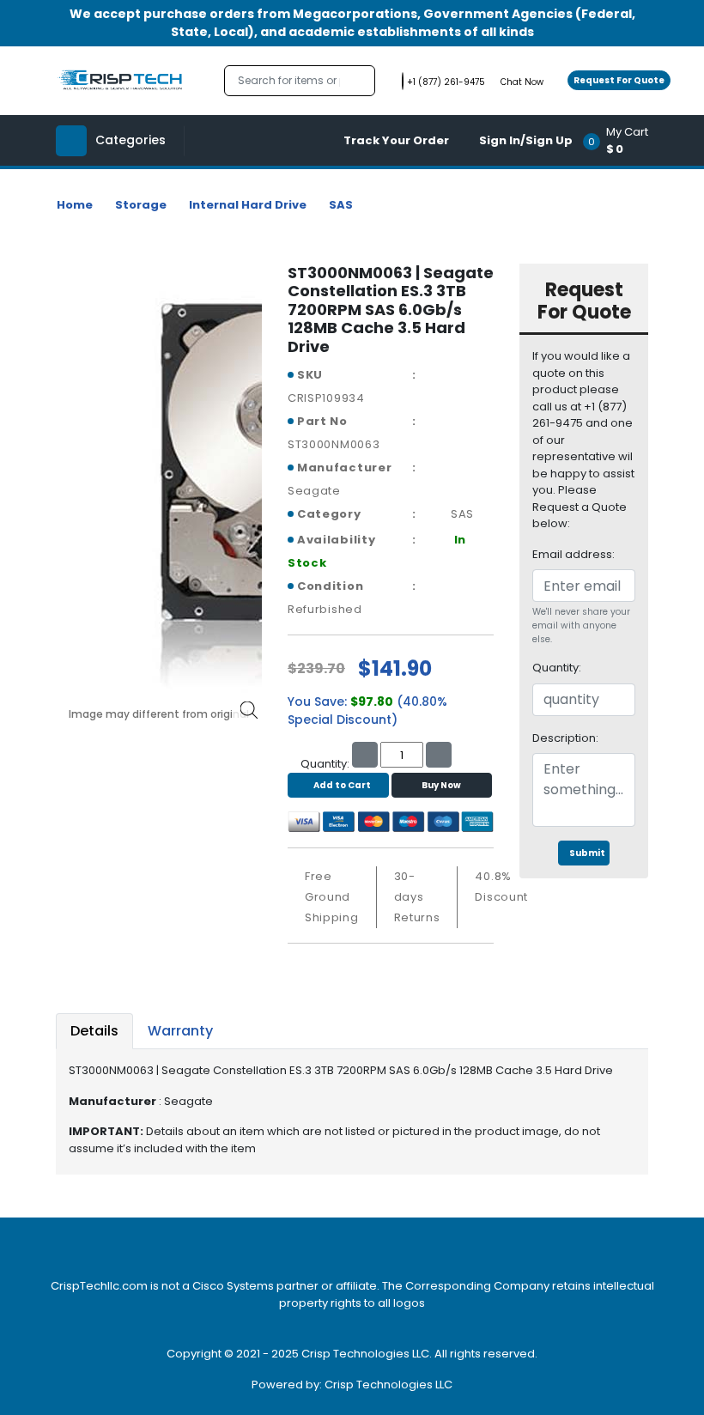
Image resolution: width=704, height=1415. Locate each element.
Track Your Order (396, 140)
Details (94, 1031)
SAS (341, 205)
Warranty (180, 1031)
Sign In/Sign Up (526, 140)
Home (75, 205)
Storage (141, 205)
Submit (587, 853)
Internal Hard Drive (247, 205)
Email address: (573, 554)
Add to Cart (342, 785)
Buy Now (441, 785)
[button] (621, 140)
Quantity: (556, 667)
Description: (565, 738)
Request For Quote (619, 80)
